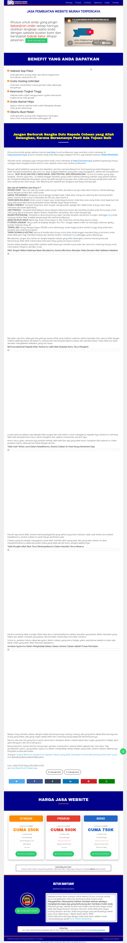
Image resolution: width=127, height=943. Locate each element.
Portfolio (87, 2)
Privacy (23, 939)
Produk (78, 2)
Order (107, 2)
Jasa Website (114, 939)
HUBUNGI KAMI (28, 910)
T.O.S (36, 939)
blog (110, 215)
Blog (41, 939)
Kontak (116, 2)
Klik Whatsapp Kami (37, 40)
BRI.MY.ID (12, 939)
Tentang (68, 2)
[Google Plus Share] (52, 781)
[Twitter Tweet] (16, 781)
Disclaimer (30, 939)
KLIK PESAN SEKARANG (81, 919)
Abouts (17, 939)
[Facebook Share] (34, 781)
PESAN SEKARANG (27, 854)
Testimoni (98, 2)
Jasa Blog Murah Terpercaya (24, 768)
